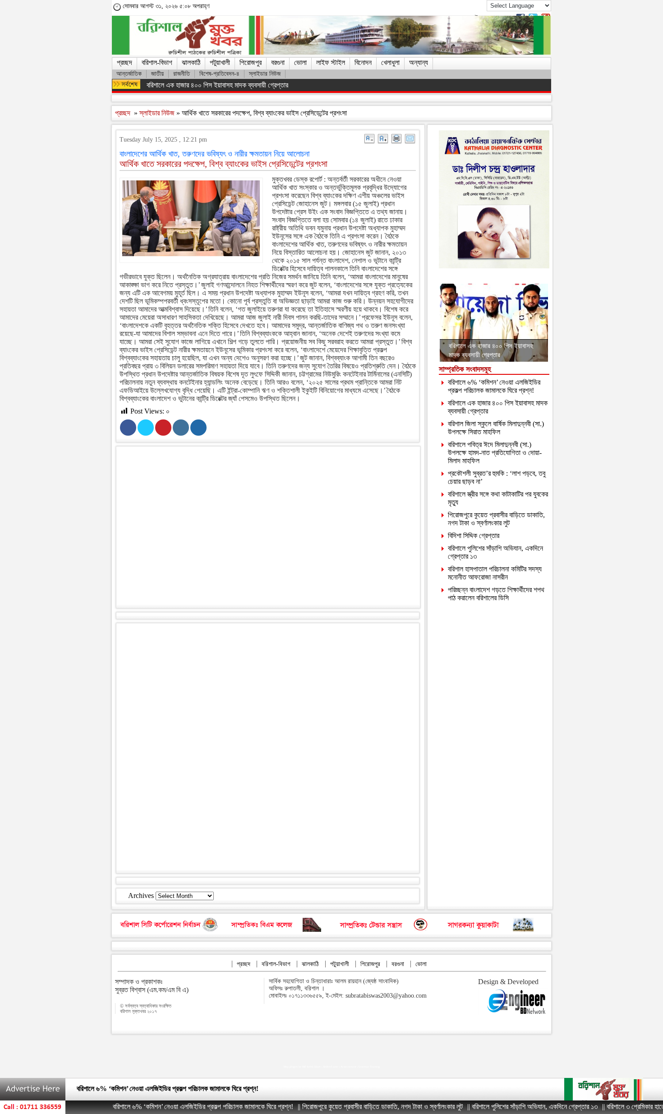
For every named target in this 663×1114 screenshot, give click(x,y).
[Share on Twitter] (146, 427)
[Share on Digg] (198, 427)
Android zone (330, 1066)
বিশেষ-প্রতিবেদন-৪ (219, 73)
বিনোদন (363, 62)
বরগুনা (278, 62)
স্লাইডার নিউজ (265, 73)
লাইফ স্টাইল (330, 62)
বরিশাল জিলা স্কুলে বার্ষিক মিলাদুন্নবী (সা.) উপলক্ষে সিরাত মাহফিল (496, 428)
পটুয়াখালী (220, 62)
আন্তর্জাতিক (129, 73)
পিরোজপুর (250, 62)
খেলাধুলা (390, 62)
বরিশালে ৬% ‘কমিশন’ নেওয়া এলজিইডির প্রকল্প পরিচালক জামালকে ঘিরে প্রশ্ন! (494, 386)
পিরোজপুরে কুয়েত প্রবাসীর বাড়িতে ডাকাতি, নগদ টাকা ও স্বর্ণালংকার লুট (496, 519)
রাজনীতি (181, 73)
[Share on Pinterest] (163, 427)
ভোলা (300, 62)
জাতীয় (157, 73)
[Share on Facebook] (128, 427)
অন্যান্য (418, 62)
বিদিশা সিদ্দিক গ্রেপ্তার (473, 535)
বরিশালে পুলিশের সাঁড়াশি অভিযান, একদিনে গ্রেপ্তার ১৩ (500, 1106)
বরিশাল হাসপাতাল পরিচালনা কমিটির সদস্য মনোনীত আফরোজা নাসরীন (495, 573)
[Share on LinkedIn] (181, 427)
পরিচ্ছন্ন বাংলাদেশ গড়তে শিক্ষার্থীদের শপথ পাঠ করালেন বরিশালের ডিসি (496, 594)
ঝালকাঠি (191, 62)
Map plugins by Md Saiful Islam (302, 1066)
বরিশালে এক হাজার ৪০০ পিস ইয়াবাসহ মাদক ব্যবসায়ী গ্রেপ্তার (217, 85)
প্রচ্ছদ (124, 62)
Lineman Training (369, 1066)
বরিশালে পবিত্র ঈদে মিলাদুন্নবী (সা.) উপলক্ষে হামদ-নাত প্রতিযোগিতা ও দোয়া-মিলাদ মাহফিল (495, 453)
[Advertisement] (276, 529)
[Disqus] (268, 747)
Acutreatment (348, 1066)
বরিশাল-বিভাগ (157, 62)
